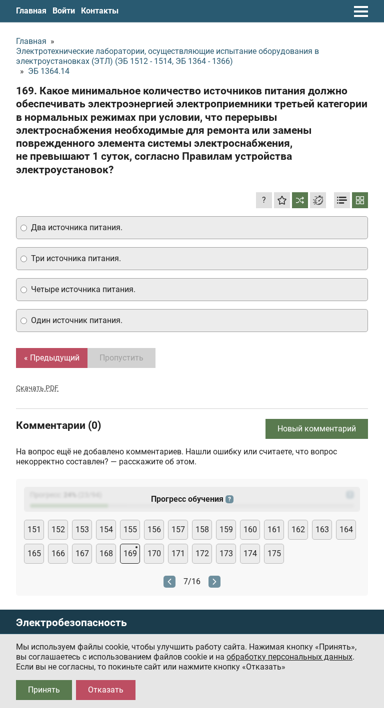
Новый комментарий (317, 428)
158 (202, 529)
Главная (31, 10)
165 (34, 553)
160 (250, 529)
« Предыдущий (52, 357)
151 (34, 529)
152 (58, 529)
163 (322, 529)
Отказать (106, 690)
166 (58, 553)
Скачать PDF (37, 388)
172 (202, 553)
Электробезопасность (71, 623)
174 (250, 553)
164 (346, 529)
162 (298, 529)
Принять (44, 690)
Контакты (99, 10)
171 (178, 553)
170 (154, 553)
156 (154, 529)
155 (130, 529)
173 (226, 553)
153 (82, 529)
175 (274, 553)
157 (178, 529)
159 (226, 529)
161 (274, 529)
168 (106, 553)
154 (106, 529)
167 (82, 553)
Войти (63, 10)
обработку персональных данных (289, 657)
